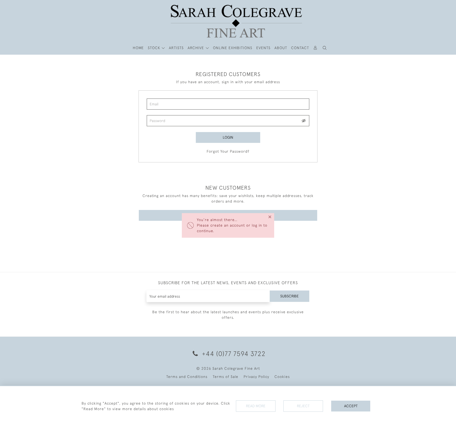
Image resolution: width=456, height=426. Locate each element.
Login (228, 137)
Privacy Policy (256, 376)
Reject (303, 406)
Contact (300, 48)
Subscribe (289, 296)
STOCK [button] (155, 48)
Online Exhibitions (232, 48)
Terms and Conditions (186, 376)
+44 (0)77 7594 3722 (232, 353)
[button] (324, 48)
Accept (351, 406)
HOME (138, 48)
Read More (255, 406)
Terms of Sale (225, 376)
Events (263, 48)
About (280, 48)
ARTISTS (176, 48)
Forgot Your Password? (228, 151)
